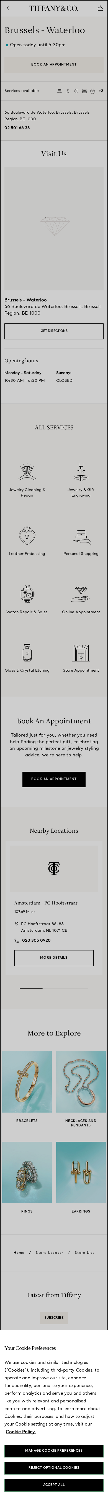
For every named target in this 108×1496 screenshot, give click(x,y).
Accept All (54, 1485)
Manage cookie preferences (54, 1451)
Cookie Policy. (21, 1432)
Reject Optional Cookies (54, 1468)
